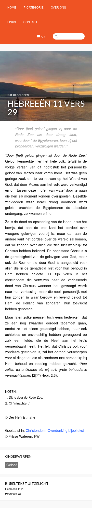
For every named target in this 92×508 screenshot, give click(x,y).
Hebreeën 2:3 (13, 493)
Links (11, 22)
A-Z (43, 36)
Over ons (58, 7)
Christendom (36, 430)
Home (11, 7)
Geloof (11, 464)
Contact (30, 22)
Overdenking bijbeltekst (66, 430)
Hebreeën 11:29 (14, 489)
